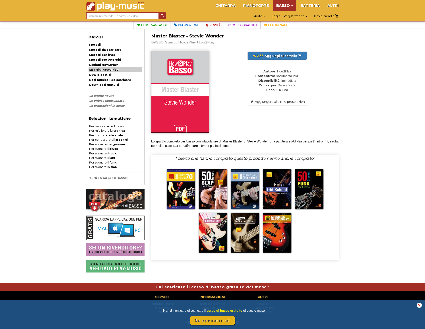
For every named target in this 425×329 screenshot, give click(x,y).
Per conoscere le (106, 135)
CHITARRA (226, 5)
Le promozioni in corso (107, 105)
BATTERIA (310, 5)
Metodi (95, 44)
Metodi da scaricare (105, 49)
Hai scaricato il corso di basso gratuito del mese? (212, 287)
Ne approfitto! (212, 320)
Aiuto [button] (258, 16)
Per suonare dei (107, 144)
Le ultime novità (101, 95)
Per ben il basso (106, 126)
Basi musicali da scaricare (110, 80)
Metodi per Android (105, 59)
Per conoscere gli (108, 139)
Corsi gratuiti (244, 25)
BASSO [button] (283, 5)
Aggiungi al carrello (275, 56)
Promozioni (187, 25)
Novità (214, 25)
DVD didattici (100, 74)
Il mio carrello (324, 16)
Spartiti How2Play (103, 69)
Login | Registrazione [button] (288, 16)
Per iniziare (277, 25)
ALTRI (333, 5)
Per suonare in (103, 167)
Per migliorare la (107, 130)
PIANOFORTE (256, 5)
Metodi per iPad (102, 54)
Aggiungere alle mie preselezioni (279, 102)
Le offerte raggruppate (106, 100)
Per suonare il (103, 148)
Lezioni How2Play (103, 64)
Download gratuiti (104, 84)
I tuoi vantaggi (153, 25)
